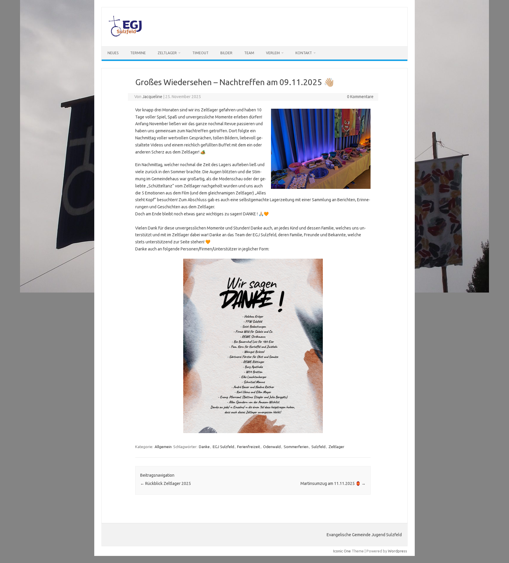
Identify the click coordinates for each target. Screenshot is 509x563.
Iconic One (342, 551)
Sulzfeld (318, 447)
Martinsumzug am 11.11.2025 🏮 (333, 483)
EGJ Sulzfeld (223, 447)
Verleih (273, 53)
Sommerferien (296, 447)
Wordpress (397, 551)
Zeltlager (167, 53)
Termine (138, 53)
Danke (204, 447)
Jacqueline (152, 96)
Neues (113, 53)
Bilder (226, 53)
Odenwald (272, 447)
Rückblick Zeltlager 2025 (165, 483)
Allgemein (163, 447)
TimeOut (200, 53)
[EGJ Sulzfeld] (125, 36)
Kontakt (303, 53)
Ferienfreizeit (248, 447)
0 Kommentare (360, 96)
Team (249, 53)
